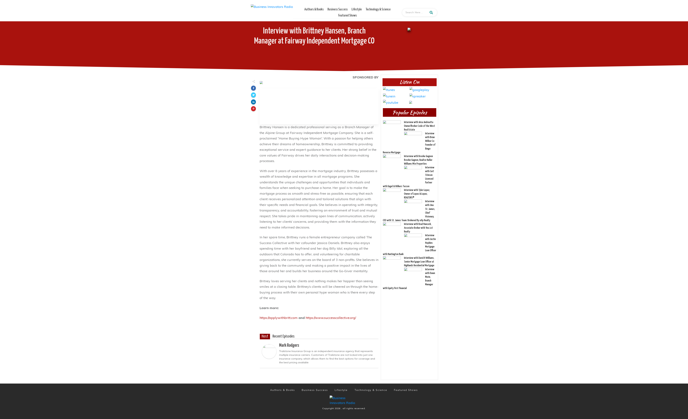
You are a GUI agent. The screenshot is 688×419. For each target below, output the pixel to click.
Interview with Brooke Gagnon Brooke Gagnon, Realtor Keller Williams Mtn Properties (418, 160)
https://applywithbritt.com (279, 318)
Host (265, 336)
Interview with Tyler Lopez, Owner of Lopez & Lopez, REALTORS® (417, 194)
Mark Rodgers (289, 345)
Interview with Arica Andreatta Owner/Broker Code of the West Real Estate (419, 126)
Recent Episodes (284, 336)
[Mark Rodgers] (269, 351)
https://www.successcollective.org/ (331, 318)
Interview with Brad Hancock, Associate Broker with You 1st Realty (418, 228)
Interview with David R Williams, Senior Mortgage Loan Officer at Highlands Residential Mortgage (419, 262)
